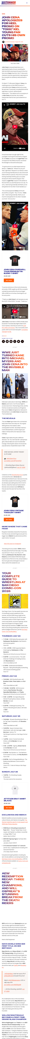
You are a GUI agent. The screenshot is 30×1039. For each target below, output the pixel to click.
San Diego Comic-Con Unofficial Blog (12, 859)
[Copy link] (22, 341)
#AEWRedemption (14, 982)
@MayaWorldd (8, 978)
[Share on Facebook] (7, 341)
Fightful (16, 965)
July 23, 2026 (21, 467)
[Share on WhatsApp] (14, 341)
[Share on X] (3, 341)
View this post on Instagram (12, 544)
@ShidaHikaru (8, 976)
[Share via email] (18, 341)
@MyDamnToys (11, 458)
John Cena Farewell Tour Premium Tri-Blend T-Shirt (15, 271)
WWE (3, 14)
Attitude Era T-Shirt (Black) (15, 800)
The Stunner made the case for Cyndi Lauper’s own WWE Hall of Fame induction (15, 822)
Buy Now (9, 280)
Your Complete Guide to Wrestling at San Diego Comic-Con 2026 (13, 582)
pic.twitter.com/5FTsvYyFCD (12, 461)
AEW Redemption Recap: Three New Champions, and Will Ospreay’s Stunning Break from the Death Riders (13, 888)
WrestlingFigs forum (17, 475)
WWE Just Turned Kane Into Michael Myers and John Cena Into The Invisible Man (15, 361)
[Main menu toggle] (27, 3)
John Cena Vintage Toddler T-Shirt (14, 511)
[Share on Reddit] (11, 341)
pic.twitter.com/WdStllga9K (12, 987)
